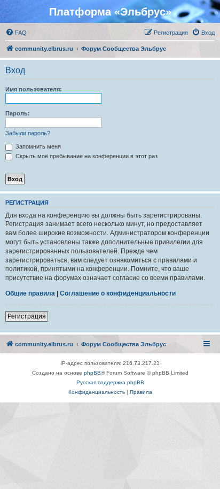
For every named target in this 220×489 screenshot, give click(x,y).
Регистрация (26, 316)
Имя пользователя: (33, 89)
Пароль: (17, 113)
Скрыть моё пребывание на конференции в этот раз (86, 156)
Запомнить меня (37, 146)
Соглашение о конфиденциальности (118, 293)
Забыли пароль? (27, 133)
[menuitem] (16, 32)
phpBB (92, 373)
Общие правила (30, 293)
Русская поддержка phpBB (110, 382)
